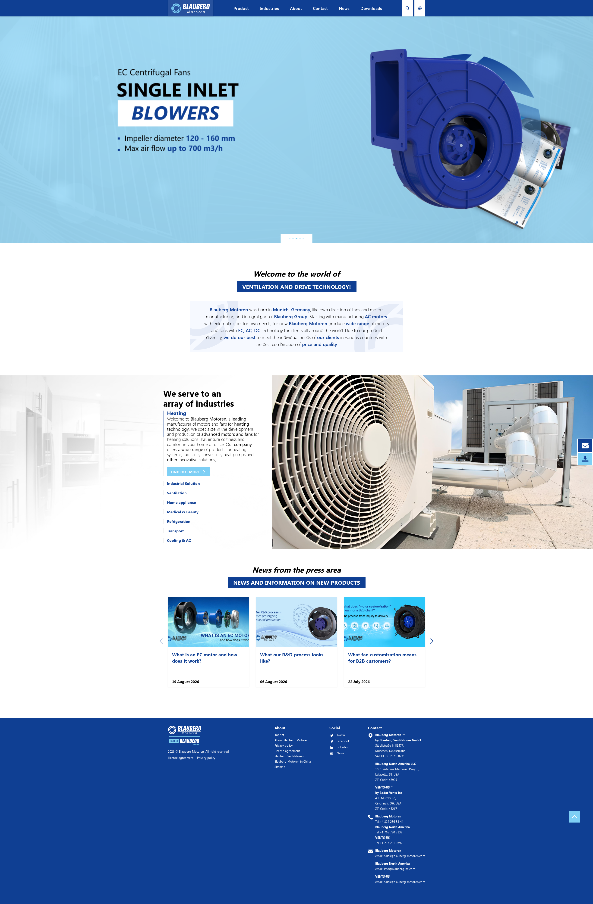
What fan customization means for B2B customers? (382, 657)
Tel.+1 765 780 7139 (392, 829)
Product (241, 8)
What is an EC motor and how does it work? (204, 657)
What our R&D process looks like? (291, 657)
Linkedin (342, 747)
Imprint (279, 735)
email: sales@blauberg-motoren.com (400, 853)
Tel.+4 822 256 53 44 (389, 818)
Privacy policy (283, 745)
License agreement (287, 751)
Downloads (371, 8)
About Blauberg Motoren (291, 740)
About (296, 8)
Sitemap (279, 767)
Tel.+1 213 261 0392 (388, 840)
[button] (289, 238)
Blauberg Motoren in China (292, 761)
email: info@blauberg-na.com (395, 866)
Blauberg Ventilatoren (288, 756)
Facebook (343, 741)
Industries (269, 8)
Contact (320, 8)
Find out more (185, 471)
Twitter (341, 735)
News (344, 8)
